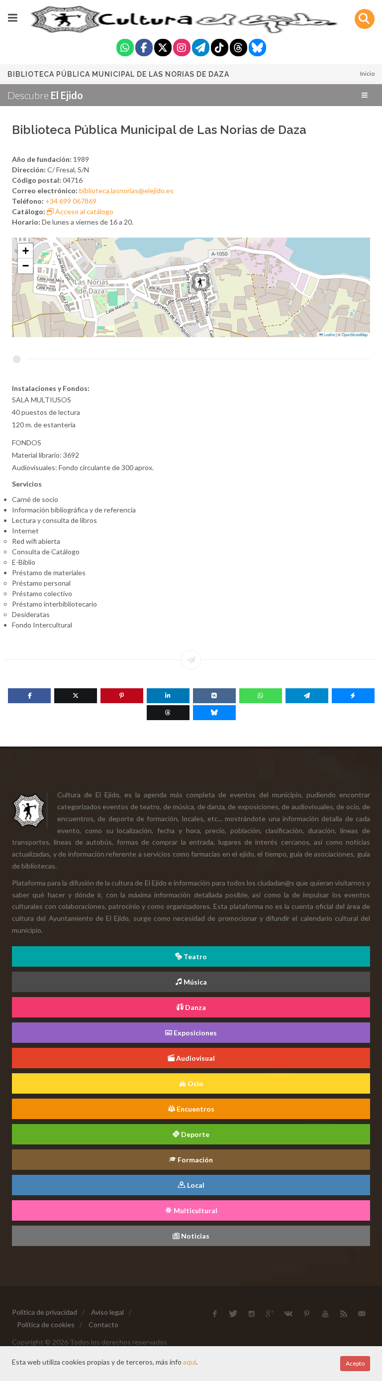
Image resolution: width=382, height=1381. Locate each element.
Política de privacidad (44, 1312)
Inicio (367, 73)
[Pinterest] (121, 695)
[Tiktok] (219, 48)
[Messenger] (353, 695)
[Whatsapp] (125, 48)
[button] (201, 282)
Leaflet (329, 334)
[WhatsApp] (260, 695)
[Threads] (238, 48)
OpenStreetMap (355, 334)
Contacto (103, 1324)
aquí (189, 1362)
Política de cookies (46, 1324)
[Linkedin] (168, 695)
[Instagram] (182, 48)
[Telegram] (200, 48)
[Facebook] (144, 48)
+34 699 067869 (70, 201)
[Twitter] (163, 48)
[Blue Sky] (257, 48)
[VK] (214, 695)
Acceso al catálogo (83, 211)
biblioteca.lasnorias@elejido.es (126, 190)
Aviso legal (107, 1312)
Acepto (355, 1363)
